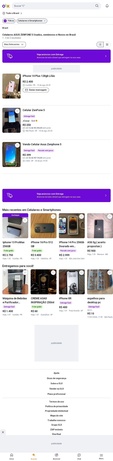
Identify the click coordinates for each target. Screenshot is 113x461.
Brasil (5, 28)
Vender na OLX (56, 389)
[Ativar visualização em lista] (100, 44)
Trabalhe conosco (56, 420)
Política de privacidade (56, 406)
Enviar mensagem (38, 90)
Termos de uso (56, 401)
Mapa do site (56, 415)
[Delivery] (9, 56)
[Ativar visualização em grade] (107, 44)
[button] (56, 5)
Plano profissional (56, 394)
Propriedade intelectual (56, 411)
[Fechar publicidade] (3, 432)
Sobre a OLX (57, 383)
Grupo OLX (56, 425)
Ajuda (56, 373)
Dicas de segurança (56, 378)
